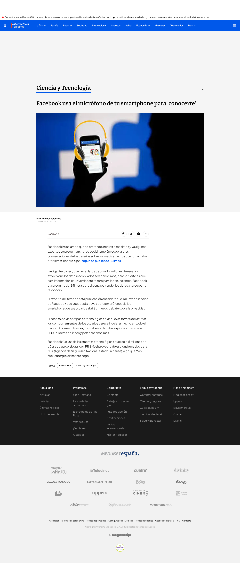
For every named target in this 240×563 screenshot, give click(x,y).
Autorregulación (117, 411)
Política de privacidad (96, 521)
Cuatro (177, 414)
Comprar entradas (151, 394)
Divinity (178, 420)
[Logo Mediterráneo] (161, 504)
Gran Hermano (82, 394)
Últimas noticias (49, 407)
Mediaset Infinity (183, 394)
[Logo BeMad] (58, 493)
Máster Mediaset (117, 434)
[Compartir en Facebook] (146, 234)
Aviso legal (54, 521)
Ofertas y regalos (150, 401)
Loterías (45, 401)
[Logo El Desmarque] (58, 482)
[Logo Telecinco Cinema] (140, 493)
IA (202, 89)
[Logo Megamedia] (121, 535)
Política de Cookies (144, 521)
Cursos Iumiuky (149, 407)
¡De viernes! (80, 428)
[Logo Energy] (181, 482)
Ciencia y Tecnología (63, 87)
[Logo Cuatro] (140, 470)
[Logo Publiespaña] (120, 505)
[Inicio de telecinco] (5, 25)
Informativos (65, 366)
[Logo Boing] (140, 482)
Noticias (45, 394)
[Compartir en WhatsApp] (124, 234)
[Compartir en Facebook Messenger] (138, 234)
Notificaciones (116, 418)
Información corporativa (72, 521)
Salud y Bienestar (150, 420)
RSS (178, 521)
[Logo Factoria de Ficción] (99, 482)
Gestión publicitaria (164, 521)
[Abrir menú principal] (234, 25)
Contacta (113, 394)
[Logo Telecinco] (99, 470)
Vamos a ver (80, 421)
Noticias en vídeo (50, 414)
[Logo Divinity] (181, 470)
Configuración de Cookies (120, 521)
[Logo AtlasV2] (79, 504)
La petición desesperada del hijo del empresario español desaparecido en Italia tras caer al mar (163, 17)
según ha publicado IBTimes (101, 261)
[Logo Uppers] (99, 493)
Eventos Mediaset (151, 414)
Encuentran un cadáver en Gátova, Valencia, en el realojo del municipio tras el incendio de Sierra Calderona (57, 17)
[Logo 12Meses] (181, 493)
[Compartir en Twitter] (131, 234)
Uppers (178, 401)
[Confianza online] (120, 551)
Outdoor (78, 434)
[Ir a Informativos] (20, 25)
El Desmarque (182, 407)
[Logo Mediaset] (120, 455)
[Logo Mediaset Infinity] (58, 470)
